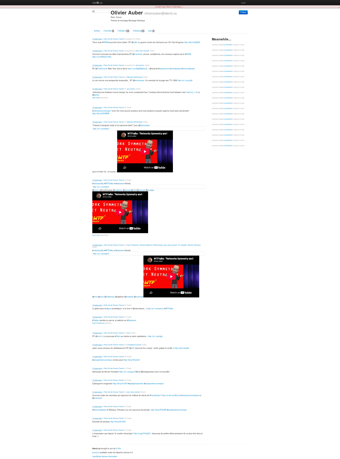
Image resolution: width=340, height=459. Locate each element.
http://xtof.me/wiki (181, 348)
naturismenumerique (102, 110)
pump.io (95, 452)
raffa (93, 97)
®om (94, 235)
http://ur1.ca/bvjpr (155, 336)
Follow (243, 12)
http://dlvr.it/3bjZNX (192, 42)
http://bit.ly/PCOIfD (158, 409)
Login (243, 2)
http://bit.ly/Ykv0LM (131, 359)
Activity (97, 30)
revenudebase (189, 68)
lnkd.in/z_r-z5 (192, 92)
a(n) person (140, 65)
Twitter (96, 320)
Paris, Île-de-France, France (114, 39)
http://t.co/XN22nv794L (102, 56)
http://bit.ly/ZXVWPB (100, 113)
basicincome (164, 68)
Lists (151, 30)
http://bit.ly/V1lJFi (120, 383)
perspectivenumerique (102, 359)
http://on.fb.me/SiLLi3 (171, 395)
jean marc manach (142, 51)
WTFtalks (109, 183)
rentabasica (176, 68)
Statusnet (132, 320)
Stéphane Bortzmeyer (134, 77)
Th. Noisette (182, 245)
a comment (228, 44)
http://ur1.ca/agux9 (127, 371)
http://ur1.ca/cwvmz (155, 308)
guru (109, 308)
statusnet (120, 183)
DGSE (188, 54)
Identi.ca (97, 3)
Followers (123, 30)
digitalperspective (136, 383)
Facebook (155, 395)
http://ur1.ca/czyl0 (185, 80)
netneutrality (98, 183)
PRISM (106, 42)
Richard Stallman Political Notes (151, 245)
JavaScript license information (104, 456)
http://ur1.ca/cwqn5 (101, 128)
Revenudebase (99, 409)
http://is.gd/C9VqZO (142, 433)
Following (138, 30)
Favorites (108, 30)
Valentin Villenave (194, 245)
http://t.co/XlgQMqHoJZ (137, 68)
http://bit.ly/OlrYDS (118, 421)
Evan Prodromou (133, 245)
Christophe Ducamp (134, 344)
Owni (118, 336)
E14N (118, 448)
